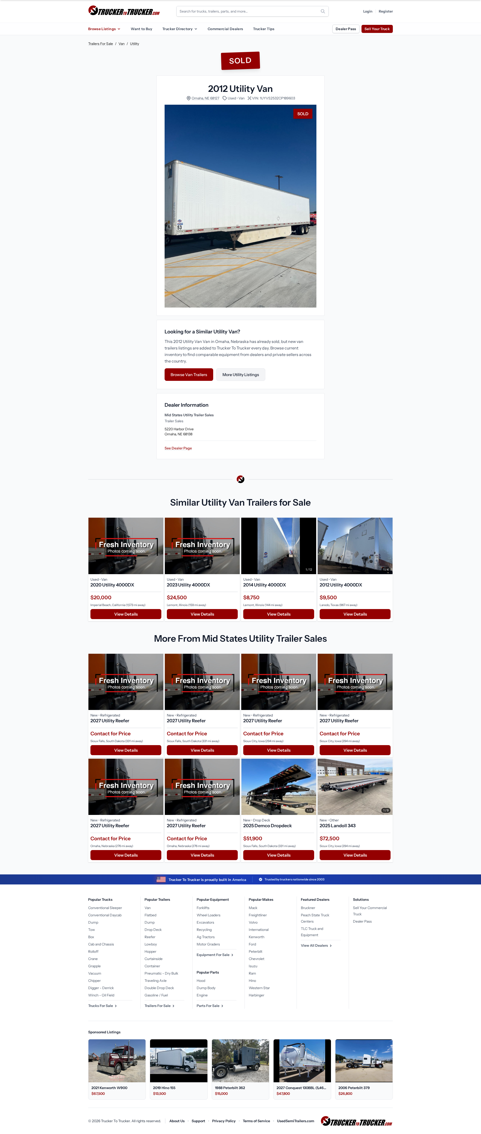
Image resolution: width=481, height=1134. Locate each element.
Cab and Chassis (101, 944)
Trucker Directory (177, 29)
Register (386, 11)
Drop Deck (153, 929)
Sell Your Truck (377, 29)
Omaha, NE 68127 (205, 98)
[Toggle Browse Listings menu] (119, 29)
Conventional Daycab (105, 915)
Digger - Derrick (101, 988)
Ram (252, 973)
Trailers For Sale (100, 43)
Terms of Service (256, 1121)
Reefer (150, 937)
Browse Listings (102, 29)
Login (368, 11)
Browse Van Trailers (189, 374)
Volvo (253, 922)
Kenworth (256, 937)
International (259, 929)
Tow (91, 929)
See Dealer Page (178, 448)
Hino (252, 980)
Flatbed (150, 915)
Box (91, 937)
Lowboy (151, 944)
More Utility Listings (240, 374)
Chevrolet (256, 959)
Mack (253, 908)
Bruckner (308, 908)
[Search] (322, 11)
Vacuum (94, 973)
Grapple (94, 966)
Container (152, 966)
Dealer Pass (346, 29)
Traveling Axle (156, 980)
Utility (134, 43)
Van (121, 43)
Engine (202, 995)
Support (198, 1121)
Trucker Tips (263, 29)
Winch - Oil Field (101, 995)
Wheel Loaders (208, 915)
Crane (93, 959)
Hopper (150, 951)
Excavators (205, 922)
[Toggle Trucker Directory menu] (196, 29)
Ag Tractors (206, 937)
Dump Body (206, 988)
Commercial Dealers (225, 29)
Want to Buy (141, 29)
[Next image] (311, 546)
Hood (201, 980)
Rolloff (93, 951)
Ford (252, 944)
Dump (93, 922)
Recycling (204, 929)
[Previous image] (246, 546)
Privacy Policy (224, 1121)
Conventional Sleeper (105, 908)
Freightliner (258, 915)
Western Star (259, 988)
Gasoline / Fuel (156, 995)
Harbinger (256, 995)
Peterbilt (255, 951)
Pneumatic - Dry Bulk (161, 973)
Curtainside (154, 959)
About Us (177, 1121)
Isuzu (253, 966)
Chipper (94, 980)
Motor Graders (208, 944)
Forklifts (203, 908)
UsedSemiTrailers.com (295, 1121)
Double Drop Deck (159, 988)
